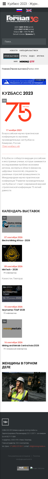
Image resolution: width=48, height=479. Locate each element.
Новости (13, 50)
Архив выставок (11, 56)
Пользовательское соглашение (19, 456)
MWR (16, 61)
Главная (6, 68)
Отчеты (24, 56)
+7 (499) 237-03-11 (17, 446)
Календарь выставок (29, 50)
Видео (32, 56)
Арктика (40, 56)
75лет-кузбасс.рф (11, 146)
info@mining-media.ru (37, 446)
